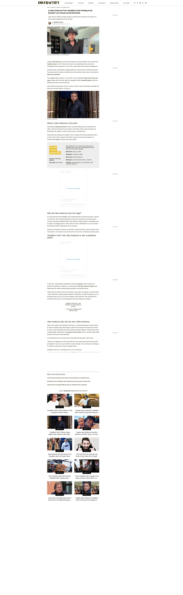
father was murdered (53, 74)
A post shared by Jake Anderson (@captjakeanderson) (73, 204)
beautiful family (86, 80)
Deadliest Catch (66, 7)
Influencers (101, 3)
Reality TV (59, 7)
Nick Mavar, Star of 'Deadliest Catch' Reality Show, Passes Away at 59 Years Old (68, 381)
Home (48, 7)
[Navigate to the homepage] (49, 2)
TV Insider (64, 217)
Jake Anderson (56, 61)
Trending (91, 3)
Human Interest (114, 3)
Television (81, 3)
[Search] (134, 3)
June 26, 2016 (73, 310)
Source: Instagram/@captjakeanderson (58, 54)
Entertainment (69, 3)
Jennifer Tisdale (58, 22)
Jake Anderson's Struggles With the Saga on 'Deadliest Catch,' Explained (67, 384)
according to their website (73, 332)
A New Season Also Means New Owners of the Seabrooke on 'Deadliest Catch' (68, 377)
